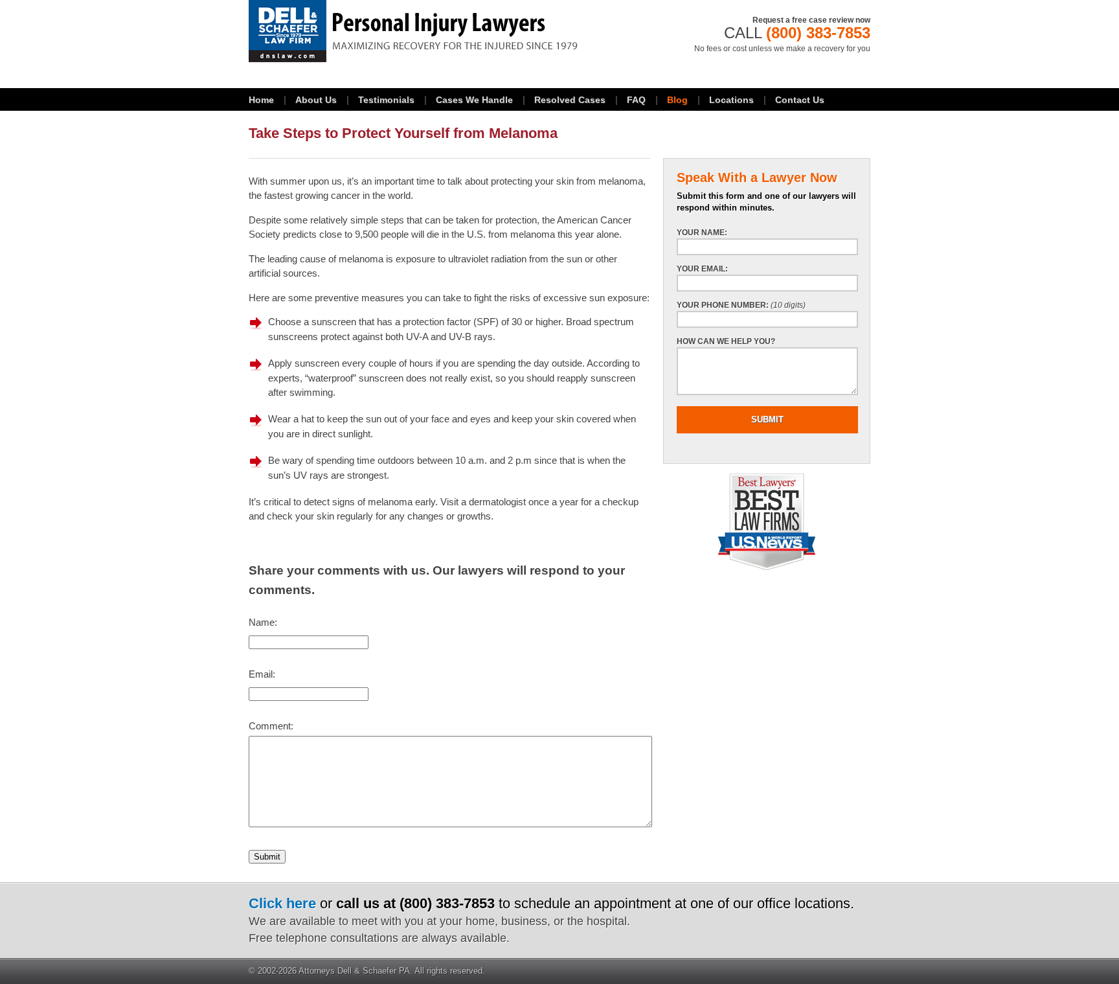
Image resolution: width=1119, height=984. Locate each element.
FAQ (636, 100)
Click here (282, 903)
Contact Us (799, 100)
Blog (677, 100)
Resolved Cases (569, 100)
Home (261, 100)
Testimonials (386, 100)
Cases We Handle (474, 100)
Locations (731, 100)
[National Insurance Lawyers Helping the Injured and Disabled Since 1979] (449, 31)
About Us (316, 100)
